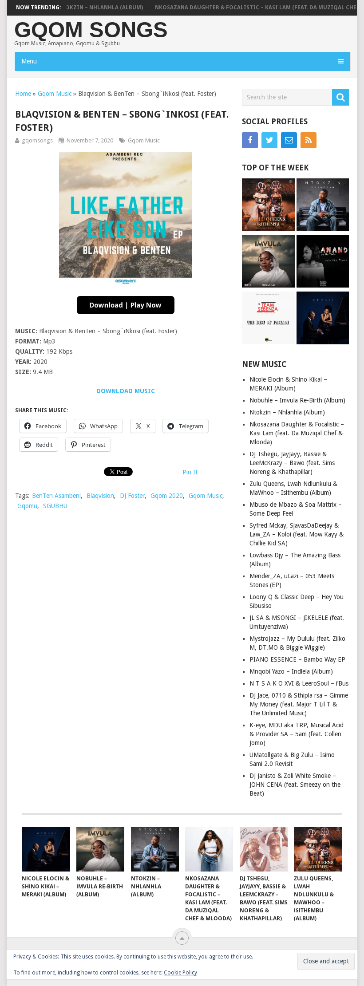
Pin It (190, 472)
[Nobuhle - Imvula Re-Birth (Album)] (268, 262)
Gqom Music (54, 93)
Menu (29, 61)
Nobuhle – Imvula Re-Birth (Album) (297, 400)
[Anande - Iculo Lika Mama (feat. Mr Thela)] (323, 262)
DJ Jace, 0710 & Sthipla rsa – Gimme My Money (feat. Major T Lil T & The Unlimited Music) (298, 704)
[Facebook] (250, 140)
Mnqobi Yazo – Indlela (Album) (291, 671)
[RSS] (309, 140)
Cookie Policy (180, 973)
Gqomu (27, 505)
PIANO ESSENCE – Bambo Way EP (297, 659)
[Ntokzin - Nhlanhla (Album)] (323, 205)
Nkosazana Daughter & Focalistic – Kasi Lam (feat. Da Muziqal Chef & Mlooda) (296, 433)
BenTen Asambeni (56, 495)
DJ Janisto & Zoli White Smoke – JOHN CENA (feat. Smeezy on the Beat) (294, 784)
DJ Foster (132, 495)
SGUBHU (55, 505)
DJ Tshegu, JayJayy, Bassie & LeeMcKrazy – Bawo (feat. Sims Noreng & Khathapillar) (292, 462)
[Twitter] (269, 140)
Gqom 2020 (166, 495)
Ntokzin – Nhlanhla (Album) (87, 7)
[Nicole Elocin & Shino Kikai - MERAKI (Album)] (323, 319)
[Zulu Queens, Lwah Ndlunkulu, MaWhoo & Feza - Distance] (268, 205)
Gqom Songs (91, 30)
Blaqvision (100, 495)
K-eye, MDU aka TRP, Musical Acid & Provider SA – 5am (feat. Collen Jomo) (296, 734)
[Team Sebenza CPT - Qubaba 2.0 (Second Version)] (268, 319)
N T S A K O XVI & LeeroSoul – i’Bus (298, 683)
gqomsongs (37, 140)
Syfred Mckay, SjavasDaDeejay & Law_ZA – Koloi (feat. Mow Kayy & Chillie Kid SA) (296, 534)
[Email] (289, 140)
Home (23, 93)
